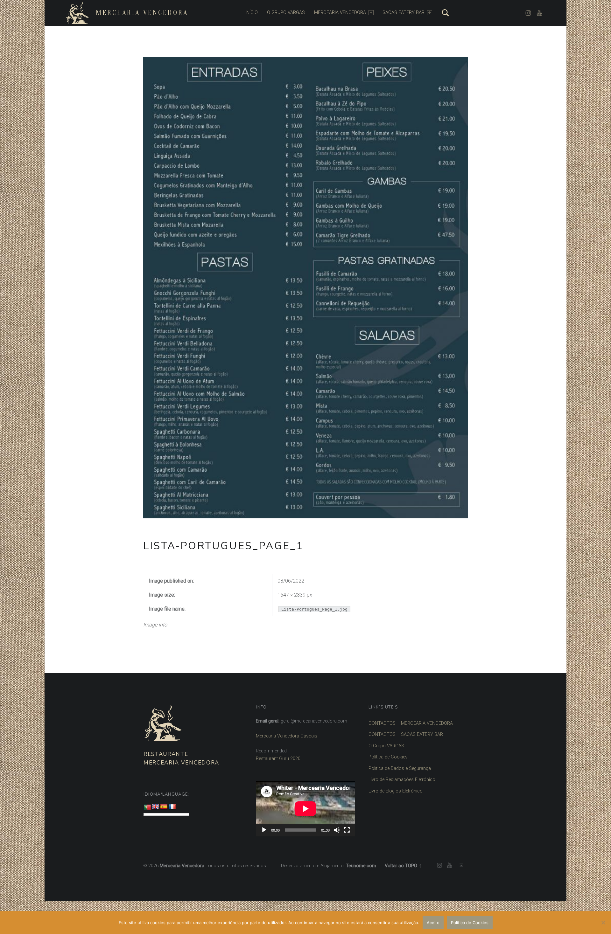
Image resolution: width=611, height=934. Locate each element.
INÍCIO (251, 12)
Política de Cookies (388, 757)
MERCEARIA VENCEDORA (340, 12)
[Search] (445, 12)
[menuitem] (251, 12)
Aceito (433, 922)
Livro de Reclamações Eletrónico (402, 779)
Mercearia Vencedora (142, 13)
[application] (305, 808)
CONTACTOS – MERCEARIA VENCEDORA (411, 723)
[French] (172, 807)
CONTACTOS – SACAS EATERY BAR (406, 734)
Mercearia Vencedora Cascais (286, 736)
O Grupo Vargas (286, 12)
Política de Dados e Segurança (400, 768)
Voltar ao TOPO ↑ (403, 865)
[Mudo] (337, 830)
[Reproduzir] (264, 830)
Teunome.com (361, 865)
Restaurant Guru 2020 (278, 758)
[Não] (603, 922)
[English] (155, 807)
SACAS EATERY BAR (404, 12)
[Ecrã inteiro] (347, 830)
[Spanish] (164, 807)
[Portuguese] (147, 807)
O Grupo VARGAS (386, 746)
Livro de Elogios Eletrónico (396, 791)
